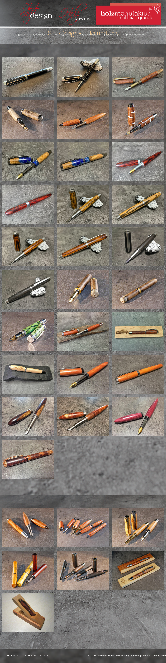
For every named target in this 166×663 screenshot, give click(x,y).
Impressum (13, 655)
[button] (70, 35)
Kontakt (44, 655)
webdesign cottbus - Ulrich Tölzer (148, 655)
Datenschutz (30, 655)
